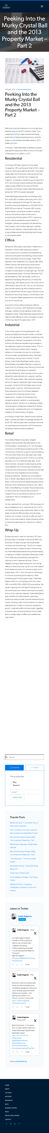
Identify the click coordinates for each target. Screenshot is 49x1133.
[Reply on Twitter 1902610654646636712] (13, 1052)
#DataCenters (16, 1038)
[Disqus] (24, 654)
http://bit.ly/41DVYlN (20, 1035)
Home (7, 1085)
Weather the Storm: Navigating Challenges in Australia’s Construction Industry (23, 887)
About (7, 1089)
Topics (35, 767)
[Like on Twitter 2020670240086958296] (22, 1007)
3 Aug (32, 930)
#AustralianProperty (19, 1003)
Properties (9, 1100)
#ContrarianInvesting (19, 1048)
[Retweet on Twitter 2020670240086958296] (18, 1007)
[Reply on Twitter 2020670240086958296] (13, 1007)
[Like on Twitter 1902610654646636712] (22, 1052)
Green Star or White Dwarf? (19, 873)
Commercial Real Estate (23, 89)
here (15, 143)
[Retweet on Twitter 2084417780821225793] (18, 964)
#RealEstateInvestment (20, 1040)
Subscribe (15, 767)
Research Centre (11, 1108)
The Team (8, 1092)
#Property (15, 958)
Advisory (8, 1096)
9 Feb (32, 975)
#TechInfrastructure (18, 1043)
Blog (14, 782)
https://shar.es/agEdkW (20, 1001)
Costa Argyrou (23, 930)
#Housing (31, 958)
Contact (8, 1119)
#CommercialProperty (20, 1046)
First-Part (16, 134)
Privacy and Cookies (12, 1115)
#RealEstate (23, 958)
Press (7, 1111)
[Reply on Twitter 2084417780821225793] (13, 964)
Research (16, 785)
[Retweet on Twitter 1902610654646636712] (18, 1052)
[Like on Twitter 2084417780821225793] (22, 964)
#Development (17, 961)
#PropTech (31, 1048)
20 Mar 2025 (21, 1020)
